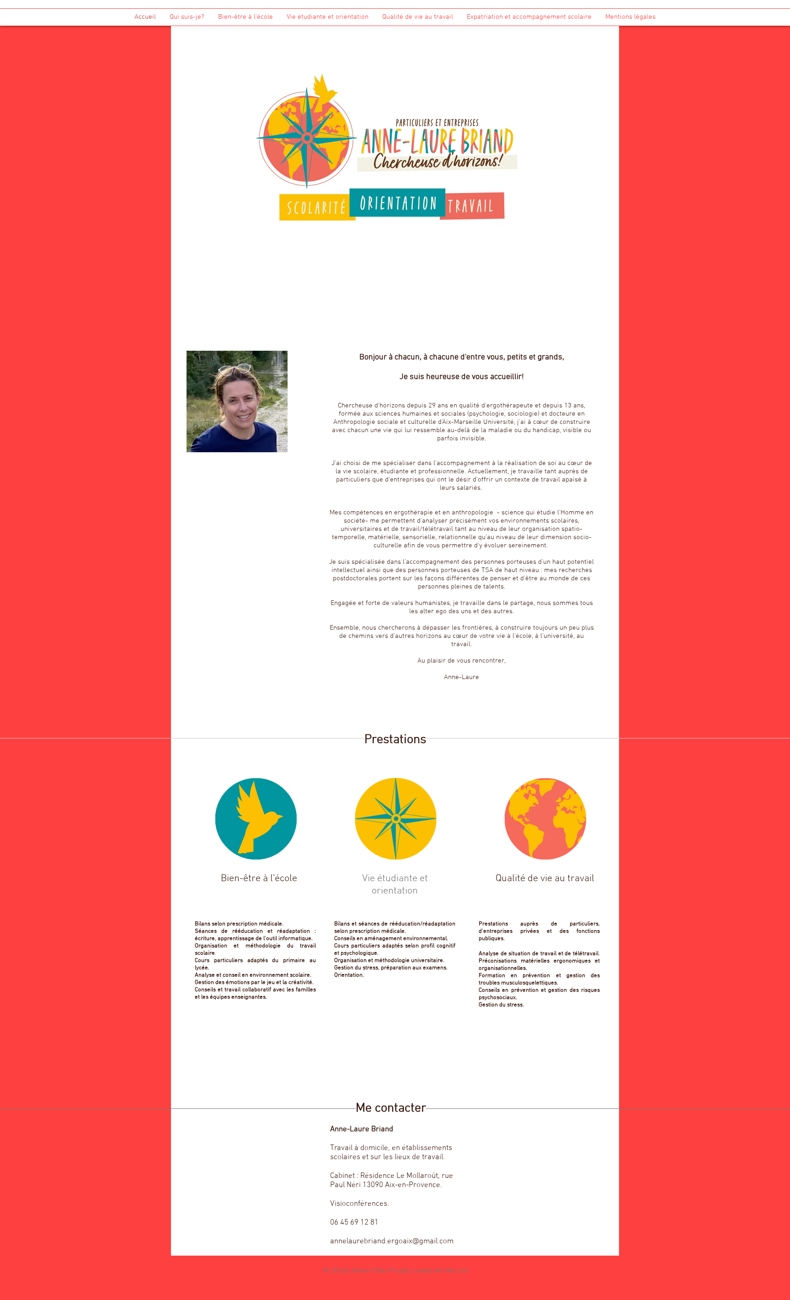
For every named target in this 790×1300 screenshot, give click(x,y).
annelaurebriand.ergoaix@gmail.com (392, 1241)
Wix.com (457, 1271)
